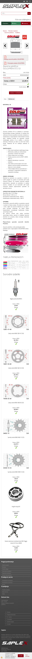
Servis (3, 584)
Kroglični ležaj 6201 (16, 506)
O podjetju (9, 619)
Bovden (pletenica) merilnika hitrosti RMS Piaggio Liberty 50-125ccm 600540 (16, 542)
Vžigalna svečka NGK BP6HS (16, 299)
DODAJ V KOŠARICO (16, 93)
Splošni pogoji (10, 621)
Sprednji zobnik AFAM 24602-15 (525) (16, 437)
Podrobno (5, 23)
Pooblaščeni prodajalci (7, 580)
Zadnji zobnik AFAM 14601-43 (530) (16, 368)
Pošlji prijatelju (7, 77)
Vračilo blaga (5, 569)
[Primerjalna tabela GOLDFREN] (5, 63)
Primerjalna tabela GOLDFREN (16, 63)
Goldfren (17, 32)
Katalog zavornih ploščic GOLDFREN (14, 59)
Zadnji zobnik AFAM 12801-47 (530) (16, 333)
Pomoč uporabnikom (7, 575)
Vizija (3, 594)
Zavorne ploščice (9, 32)
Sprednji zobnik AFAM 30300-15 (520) (16, 472)
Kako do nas (5, 591)
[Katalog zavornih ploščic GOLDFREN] (5, 57)
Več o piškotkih (27, 655)
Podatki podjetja (6, 589)
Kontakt (9, 624)
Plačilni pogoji (5, 565)
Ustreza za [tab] (11, 99)
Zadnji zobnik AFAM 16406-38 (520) (16, 403)
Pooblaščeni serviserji (7, 582)
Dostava (4, 567)
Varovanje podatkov (6, 571)
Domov (5, 31)
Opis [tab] (5, 99)
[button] (27, 46)
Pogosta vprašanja (6, 573)
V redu (21, 655)
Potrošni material (12, 31)
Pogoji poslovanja (11, 614)
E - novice (9, 617)
